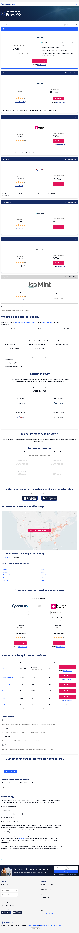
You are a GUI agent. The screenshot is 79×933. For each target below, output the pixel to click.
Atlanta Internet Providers (46, 897)
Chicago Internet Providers (46, 886)
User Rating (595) (20, 144)
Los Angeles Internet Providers (47, 884)
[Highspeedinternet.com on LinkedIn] (52, 914)
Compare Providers (5, 884)
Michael (43, 569)
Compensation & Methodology (33, 925)
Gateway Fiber (7, 202)
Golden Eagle (6, 580)
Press (42, 910)
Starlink (5, 239)
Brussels (5, 572)
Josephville (44, 575)
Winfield (5, 567)
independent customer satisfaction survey (39, 307)
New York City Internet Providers (47, 892)
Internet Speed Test (5, 902)
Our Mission (43, 905)
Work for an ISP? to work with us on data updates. (16, 310)
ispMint (5, 277)
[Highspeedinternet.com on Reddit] (49, 914)
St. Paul (43, 567)
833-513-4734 (41, 64)
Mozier (42, 580)
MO (6, 860)
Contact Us (43, 908)
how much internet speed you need (25, 322)
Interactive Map (39, 530)
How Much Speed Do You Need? (7, 905)
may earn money (5, 1)
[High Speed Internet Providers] (8, 4)
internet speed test (46, 322)
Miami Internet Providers (46, 894)
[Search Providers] (16, 890)
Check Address (37, 61)
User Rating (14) (19, 300)
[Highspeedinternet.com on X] (44, 914)
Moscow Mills (6, 575)
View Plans (57, 98)
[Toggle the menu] (76, 4)
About (42, 902)
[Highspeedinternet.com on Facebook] (41, 914)
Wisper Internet (8, 159)
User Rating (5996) (20, 101)
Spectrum (6, 73)
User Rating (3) (19, 185)
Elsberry (5, 569)
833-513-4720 (60, 102)
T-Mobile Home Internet (11, 117)
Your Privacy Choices (56, 925)
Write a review (10, 771)
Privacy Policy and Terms (45, 925)
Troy (4, 577)
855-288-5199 (60, 266)
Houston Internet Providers (46, 889)
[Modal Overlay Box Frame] (39, 870)
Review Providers (4, 886)
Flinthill (42, 572)
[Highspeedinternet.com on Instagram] (46, 914)
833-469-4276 (60, 144)
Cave (42, 577)
